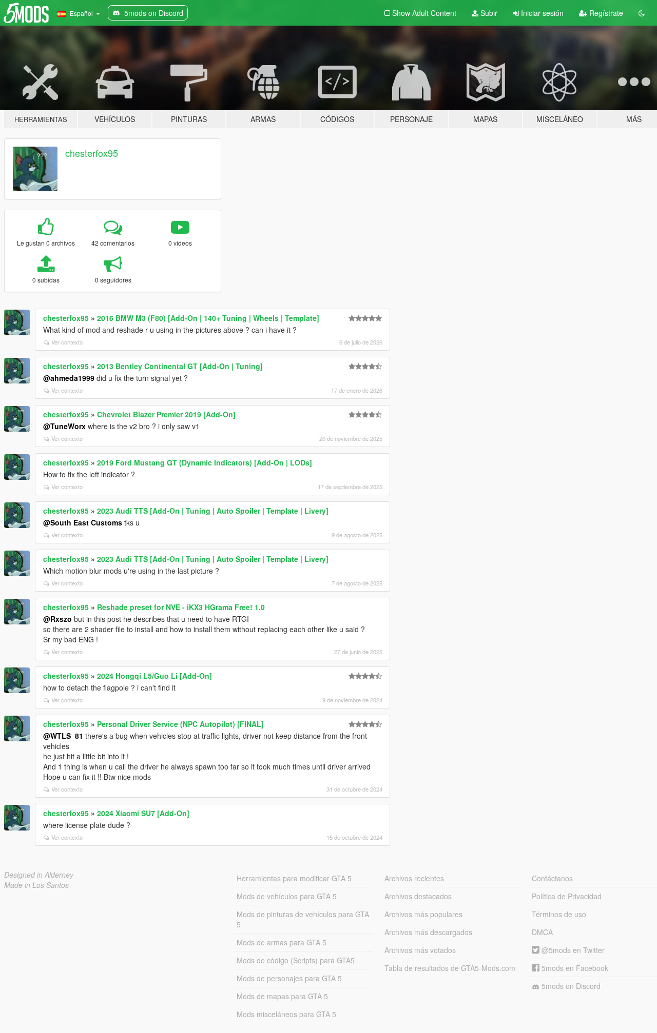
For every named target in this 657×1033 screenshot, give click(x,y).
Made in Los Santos (36, 885)
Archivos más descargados (428, 932)
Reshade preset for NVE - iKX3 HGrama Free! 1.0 (181, 607)
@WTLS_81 (63, 736)
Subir (487, 13)
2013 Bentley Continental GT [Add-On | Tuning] (180, 366)
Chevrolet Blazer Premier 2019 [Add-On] (166, 414)
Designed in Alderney (38, 874)
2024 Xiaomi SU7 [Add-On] (143, 813)
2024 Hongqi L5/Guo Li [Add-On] (154, 676)
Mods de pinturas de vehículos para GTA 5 (303, 919)
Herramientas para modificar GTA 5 (294, 878)
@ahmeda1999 (68, 378)
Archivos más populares (423, 914)
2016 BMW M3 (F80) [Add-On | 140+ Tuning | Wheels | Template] (208, 318)
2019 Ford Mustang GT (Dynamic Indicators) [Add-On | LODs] (204, 462)
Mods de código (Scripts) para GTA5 (296, 960)
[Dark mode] (641, 13)
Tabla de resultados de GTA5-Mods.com (449, 968)
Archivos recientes (414, 878)
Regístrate (605, 13)
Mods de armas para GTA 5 (281, 942)
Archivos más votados (420, 950)
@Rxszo (57, 619)
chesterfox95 (91, 152)
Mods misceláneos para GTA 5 (286, 1014)
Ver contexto (67, 342)
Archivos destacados (418, 896)
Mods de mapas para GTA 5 (282, 996)
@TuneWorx (64, 426)
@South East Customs (82, 522)
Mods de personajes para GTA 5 (289, 978)
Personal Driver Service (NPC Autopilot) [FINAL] (180, 724)
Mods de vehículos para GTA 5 (287, 896)
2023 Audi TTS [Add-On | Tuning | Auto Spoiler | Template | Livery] (212, 510)
